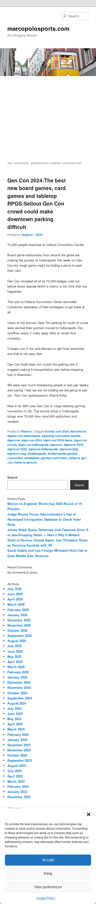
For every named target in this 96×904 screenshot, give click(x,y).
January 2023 (17, 791)
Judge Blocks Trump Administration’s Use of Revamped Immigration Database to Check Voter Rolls (44, 519)
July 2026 (14, 588)
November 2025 (19, 625)
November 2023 (19, 750)
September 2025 (19, 635)
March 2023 (16, 781)
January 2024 (17, 739)
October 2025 (17, 630)
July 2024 (14, 708)
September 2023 (19, 760)
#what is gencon (25, 462)
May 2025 (14, 656)
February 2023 (18, 786)
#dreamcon (78, 431)
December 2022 (19, 796)
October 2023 (17, 755)
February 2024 (18, 734)
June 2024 (15, 713)
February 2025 (18, 672)
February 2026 (18, 609)
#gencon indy (69, 449)
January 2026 (17, 615)
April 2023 (15, 776)
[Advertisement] (48, 114)
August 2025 (16, 640)
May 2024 (14, 718)
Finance (26, 431)
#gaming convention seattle (61, 436)
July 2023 (14, 770)
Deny (48, 873)
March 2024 (16, 729)
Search (12, 477)
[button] (88, 814)
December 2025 (19, 620)
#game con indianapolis (23, 436)
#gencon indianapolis (43, 449)
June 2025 (15, 651)
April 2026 (15, 599)
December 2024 (19, 682)
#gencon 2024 (73, 444)
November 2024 (19, 687)
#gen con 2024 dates (58, 440)
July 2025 (14, 646)
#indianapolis (37, 453)
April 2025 (15, 661)
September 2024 (19, 698)
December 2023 (19, 745)
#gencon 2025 (17, 449)
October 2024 (17, 693)
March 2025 (16, 666)
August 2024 (16, 703)
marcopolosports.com (38, 28)
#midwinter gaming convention (45, 458)
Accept (48, 860)
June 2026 (15, 594)
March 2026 (16, 604)
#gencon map (16, 453)
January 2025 (17, 677)
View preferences (48, 887)
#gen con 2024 (32, 440)
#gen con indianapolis (33, 444)
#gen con (13, 440)
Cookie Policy (45, 898)
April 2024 (15, 724)
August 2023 (16, 765)
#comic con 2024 (57, 431)
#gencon (56, 444)
